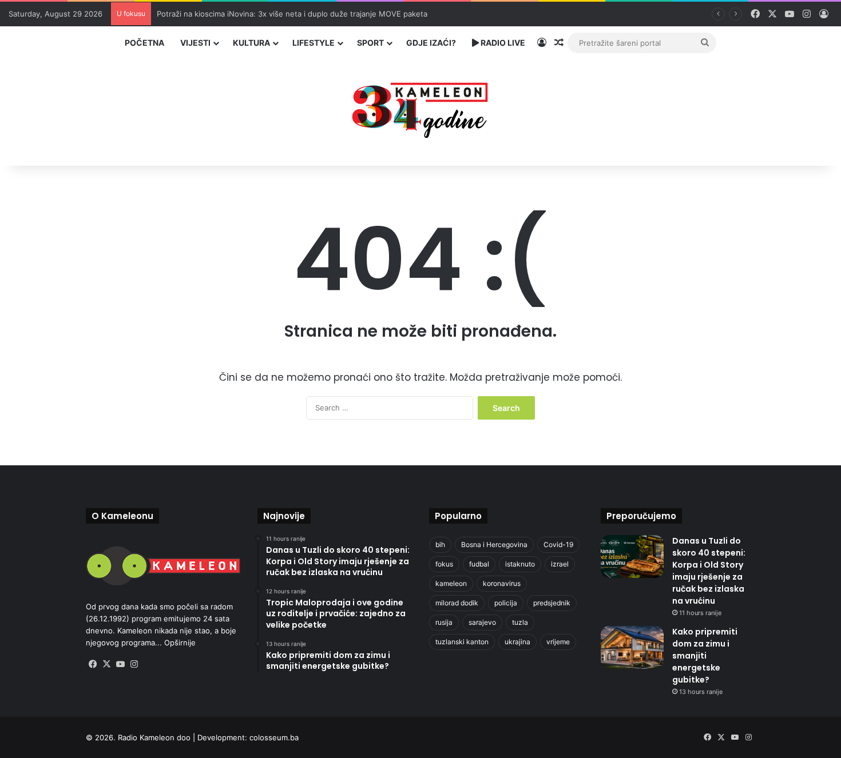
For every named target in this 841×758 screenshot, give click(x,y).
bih (440, 544)
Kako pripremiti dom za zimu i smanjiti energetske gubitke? (704, 655)
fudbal (479, 564)
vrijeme (558, 641)
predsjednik (551, 603)
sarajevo (482, 622)
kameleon (451, 583)
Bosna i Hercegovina (494, 544)
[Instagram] (134, 664)
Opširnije (180, 642)
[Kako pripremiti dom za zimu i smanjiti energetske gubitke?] (632, 647)
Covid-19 (558, 544)
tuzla (520, 622)
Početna (144, 42)
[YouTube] (120, 664)
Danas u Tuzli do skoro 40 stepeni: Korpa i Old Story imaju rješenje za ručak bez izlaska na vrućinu (708, 571)
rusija (444, 622)
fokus (444, 564)
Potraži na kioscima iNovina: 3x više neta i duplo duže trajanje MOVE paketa (292, 13)
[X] (106, 664)
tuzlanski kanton (462, 641)
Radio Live (502, 42)
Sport (370, 42)
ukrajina (517, 641)
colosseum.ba (274, 737)
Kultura (251, 42)
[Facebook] (93, 664)
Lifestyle (313, 42)
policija (505, 603)
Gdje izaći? (431, 42)
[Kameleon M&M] (420, 107)
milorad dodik (456, 603)
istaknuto (520, 564)
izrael (560, 564)
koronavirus (502, 583)
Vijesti (195, 42)
